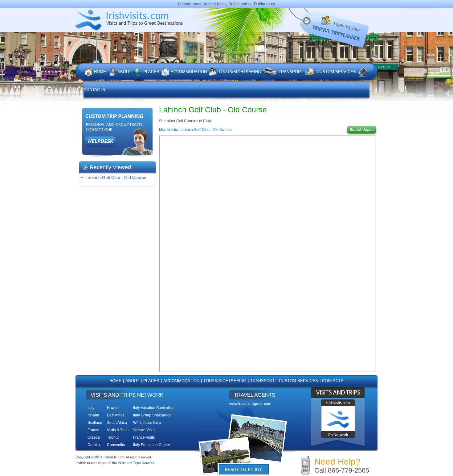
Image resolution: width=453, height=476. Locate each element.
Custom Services (336, 71)
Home (100, 71)
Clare (207, 121)
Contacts (333, 380)
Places (151, 71)
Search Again (361, 129)
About (124, 71)
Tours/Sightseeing (239, 71)
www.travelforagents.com (250, 404)
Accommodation (189, 71)
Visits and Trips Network (136, 463)
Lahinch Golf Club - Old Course (115, 177)
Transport (291, 71)
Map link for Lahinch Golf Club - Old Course (195, 129)
